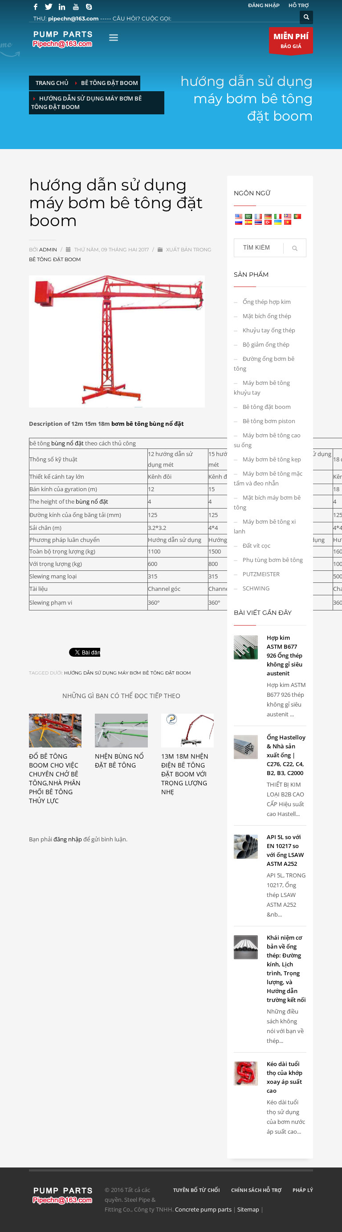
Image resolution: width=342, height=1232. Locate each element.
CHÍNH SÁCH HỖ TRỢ (256, 1190)
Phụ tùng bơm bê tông (273, 560)
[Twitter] (49, 6)
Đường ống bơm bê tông (264, 363)
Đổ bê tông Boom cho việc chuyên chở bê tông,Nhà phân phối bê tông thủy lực (55, 778)
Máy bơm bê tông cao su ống (267, 440)
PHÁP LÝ (303, 1190)
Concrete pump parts (203, 1209)
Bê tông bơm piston (269, 421)
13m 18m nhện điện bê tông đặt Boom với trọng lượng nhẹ (184, 774)
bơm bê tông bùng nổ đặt (147, 424)
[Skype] (89, 6)
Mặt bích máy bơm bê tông (267, 502)
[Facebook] (35, 6)
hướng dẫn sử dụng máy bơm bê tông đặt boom (127, 673)
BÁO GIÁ (291, 40)
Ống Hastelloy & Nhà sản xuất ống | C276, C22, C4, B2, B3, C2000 (286, 755)
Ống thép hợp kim (267, 302)
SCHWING (256, 588)
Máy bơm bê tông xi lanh (265, 526)
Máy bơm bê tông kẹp (272, 459)
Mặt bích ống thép (267, 316)
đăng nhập (68, 839)
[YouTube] (75, 6)
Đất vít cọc (256, 545)
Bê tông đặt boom (55, 259)
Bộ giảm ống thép (266, 344)
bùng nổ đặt (67, 443)
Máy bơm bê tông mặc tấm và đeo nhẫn (268, 478)
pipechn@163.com (73, 18)
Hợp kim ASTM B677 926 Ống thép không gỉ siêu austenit (284, 655)
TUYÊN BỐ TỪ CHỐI (196, 1190)
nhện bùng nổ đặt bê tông (119, 760)
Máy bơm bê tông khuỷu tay (262, 387)
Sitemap (248, 1209)
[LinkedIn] (62, 6)
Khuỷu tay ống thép (269, 330)
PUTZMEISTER (261, 574)
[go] (294, 248)
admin (48, 249)
